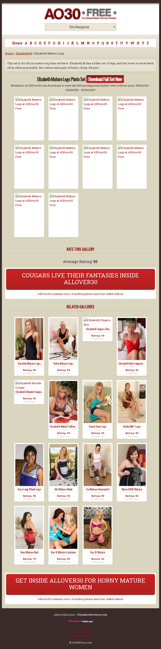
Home (17, 43)
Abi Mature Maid (63, 489)
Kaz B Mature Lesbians (63, 552)
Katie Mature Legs (63, 363)
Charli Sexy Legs (97, 426)
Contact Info (80, 638)
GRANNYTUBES (80, 634)
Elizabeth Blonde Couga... (29, 392)
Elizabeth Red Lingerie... (132, 363)
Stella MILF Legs (132, 426)
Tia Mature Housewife (98, 489)
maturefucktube (80, 629)
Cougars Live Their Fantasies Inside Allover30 (80, 278)
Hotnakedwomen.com (92, 614)
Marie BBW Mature (132, 489)
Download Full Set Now (105, 79)
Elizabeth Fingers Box (97, 329)
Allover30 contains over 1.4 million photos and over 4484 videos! (80, 294)
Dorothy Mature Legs (29, 363)
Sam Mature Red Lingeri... (29, 552)
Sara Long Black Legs (29, 489)
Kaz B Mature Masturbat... (97, 552)
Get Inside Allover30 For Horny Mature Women (80, 584)
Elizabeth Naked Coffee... (63, 426)
